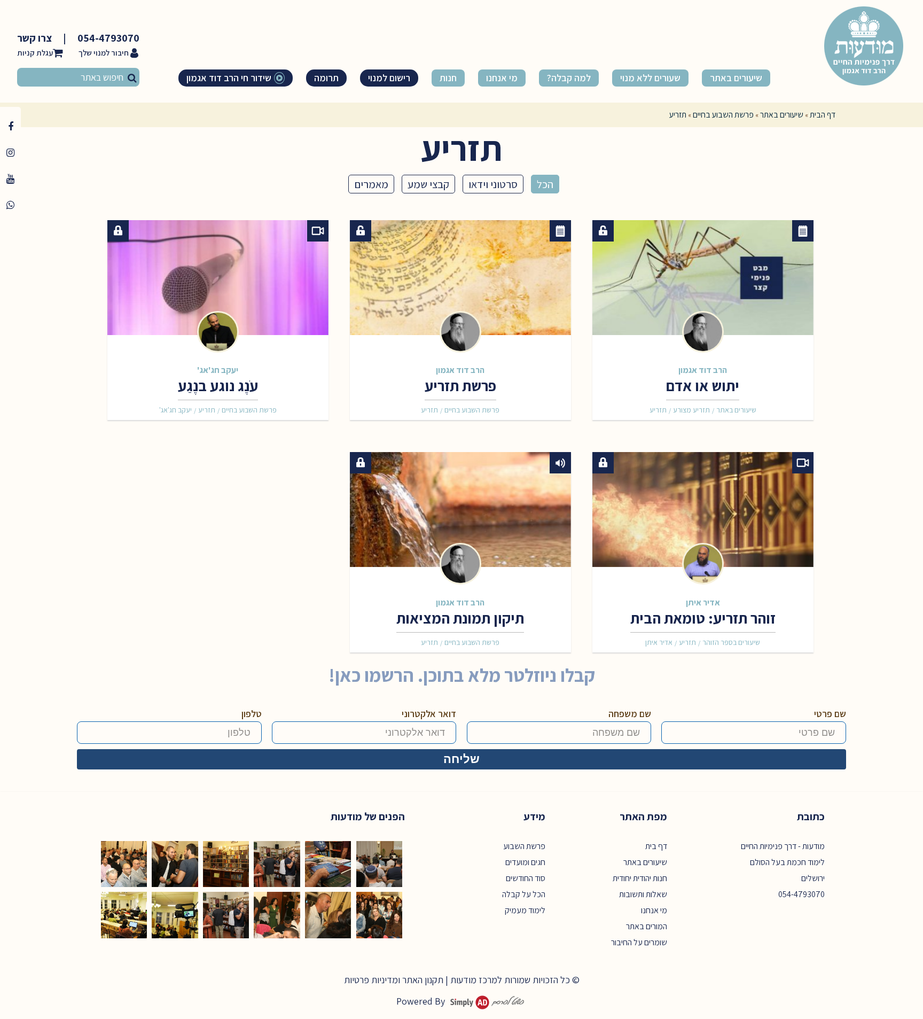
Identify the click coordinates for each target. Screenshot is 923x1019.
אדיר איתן (703, 602)
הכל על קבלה (523, 894)
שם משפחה (629, 713)
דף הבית (822, 114)
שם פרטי (830, 713)
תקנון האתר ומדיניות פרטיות (393, 980)
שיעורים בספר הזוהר (731, 642)
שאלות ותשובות (643, 894)
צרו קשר (34, 38)
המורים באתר (646, 926)
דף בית (656, 846)
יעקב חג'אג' (217, 370)
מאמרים (371, 184)
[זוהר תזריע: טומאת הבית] (703, 513)
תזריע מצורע (691, 410)
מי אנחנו (654, 910)
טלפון (251, 713)
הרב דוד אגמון (702, 370)
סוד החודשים (525, 878)
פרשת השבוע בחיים (723, 114)
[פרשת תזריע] (460, 281)
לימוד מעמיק (525, 910)
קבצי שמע (428, 184)
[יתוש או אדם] (703, 281)
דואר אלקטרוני (429, 713)
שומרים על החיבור (639, 942)
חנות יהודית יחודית (640, 878)
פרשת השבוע (524, 846)
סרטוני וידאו (493, 184)
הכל (545, 184)
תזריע (658, 410)
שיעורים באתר (781, 114)
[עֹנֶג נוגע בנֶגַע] (217, 281)
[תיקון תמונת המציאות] (460, 513)
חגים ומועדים (525, 862)
